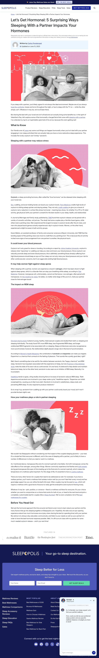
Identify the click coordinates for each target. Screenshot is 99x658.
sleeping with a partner (77, 117)
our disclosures (73, 37)
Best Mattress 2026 (81, 8)
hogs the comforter (17, 107)
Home (13, 14)
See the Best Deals (64, 2)
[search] (94, 7)
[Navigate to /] (26, 554)
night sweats (82, 466)
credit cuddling (63, 207)
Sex (12, 205)
